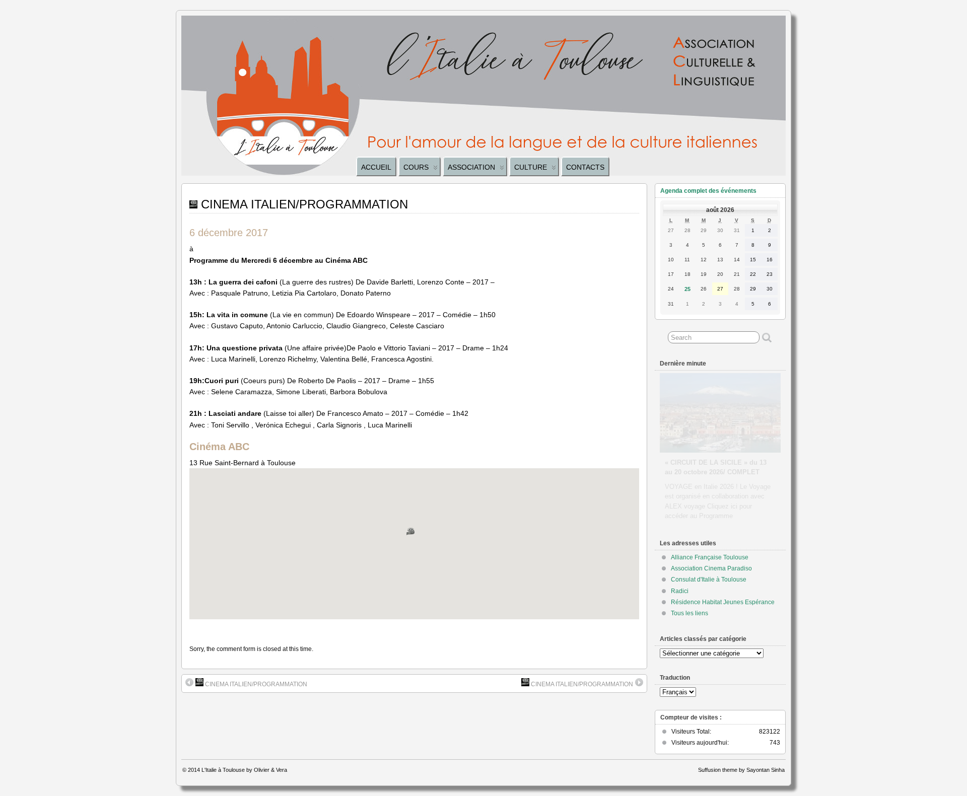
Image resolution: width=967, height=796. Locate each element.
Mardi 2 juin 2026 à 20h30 (704, 453)
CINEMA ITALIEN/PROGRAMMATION (255, 684)
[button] (414, 536)
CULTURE (530, 167)
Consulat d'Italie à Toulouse (708, 579)
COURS (416, 167)
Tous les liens (689, 613)
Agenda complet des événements (708, 190)
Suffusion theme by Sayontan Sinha (741, 770)
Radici (679, 591)
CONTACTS (585, 167)
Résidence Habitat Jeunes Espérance (723, 602)
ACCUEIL (376, 167)
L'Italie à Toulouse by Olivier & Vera (244, 770)
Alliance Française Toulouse (709, 557)
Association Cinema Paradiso (711, 568)
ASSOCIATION (471, 167)
